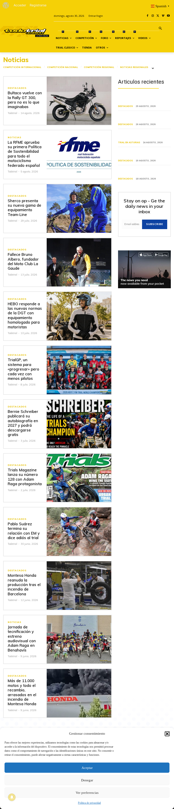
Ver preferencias (87, 792)
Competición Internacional (22, 67)
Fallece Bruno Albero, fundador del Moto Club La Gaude (23, 261)
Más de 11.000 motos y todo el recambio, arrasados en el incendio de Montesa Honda (22, 692)
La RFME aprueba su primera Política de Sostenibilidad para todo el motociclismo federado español (24, 154)
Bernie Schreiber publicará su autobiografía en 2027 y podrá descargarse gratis (23, 423)
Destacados (17, 88)
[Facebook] (147, 16)
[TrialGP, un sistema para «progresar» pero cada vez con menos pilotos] (79, 370)
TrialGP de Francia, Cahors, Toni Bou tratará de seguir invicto (144, 100)
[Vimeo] (163, 16)
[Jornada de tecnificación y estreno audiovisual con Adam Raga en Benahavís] (79, 639)
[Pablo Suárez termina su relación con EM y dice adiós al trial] (79, 531)
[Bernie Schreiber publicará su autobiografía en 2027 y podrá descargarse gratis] (79, 424)
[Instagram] (152, 16)
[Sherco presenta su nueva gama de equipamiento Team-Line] (79, 208)
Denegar (87, 780)
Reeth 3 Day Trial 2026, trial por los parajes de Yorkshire (143, 154)
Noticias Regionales (134, 67)
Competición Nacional (62, 67)
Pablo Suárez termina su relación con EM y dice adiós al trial (24, 530)
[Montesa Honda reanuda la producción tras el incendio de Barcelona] (79, 585)
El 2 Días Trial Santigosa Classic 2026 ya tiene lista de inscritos (141, 172)
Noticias (14, 137)
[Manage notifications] (11, 797)
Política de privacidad (89, 802)
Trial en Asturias (129, 142)
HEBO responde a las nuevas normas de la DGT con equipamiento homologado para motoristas (25, 315)
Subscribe (154, 224)
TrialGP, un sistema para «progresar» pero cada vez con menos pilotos (23, 369)
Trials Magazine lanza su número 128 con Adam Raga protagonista (25, 476)
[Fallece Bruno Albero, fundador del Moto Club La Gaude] (79, 262)
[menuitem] (6, 5)
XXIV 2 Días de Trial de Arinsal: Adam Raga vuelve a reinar (140, 117)
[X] (158, 16)
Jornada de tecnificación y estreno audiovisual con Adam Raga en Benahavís (22, 638)
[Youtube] (168, 16)
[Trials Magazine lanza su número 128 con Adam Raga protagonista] (79, 478)
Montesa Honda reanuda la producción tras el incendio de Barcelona (24, 584)
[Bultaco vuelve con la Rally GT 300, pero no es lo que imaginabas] (79, 101)
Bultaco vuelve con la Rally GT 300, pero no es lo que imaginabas (25, 99)
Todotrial (12, 113)
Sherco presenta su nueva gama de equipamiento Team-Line (24, 207)
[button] (167, 733)
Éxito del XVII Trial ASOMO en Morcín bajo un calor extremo (140, 136)
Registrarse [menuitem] (38, 5)
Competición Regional (99, 67)
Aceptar (87, 768)
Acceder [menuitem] (20, 5)
